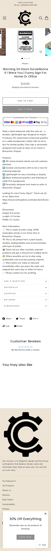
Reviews (6, 495)
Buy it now (25, 109)
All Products (8, 485)
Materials (11, 287)
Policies (5, 509)
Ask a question (14, 281)
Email (19, 326)
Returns (10, 300)
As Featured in (9, 481)
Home (24, 63)
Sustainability (8, 504)
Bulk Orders (7, 499)
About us (6, 490)
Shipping (15, 87)
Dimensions (12, 306)
